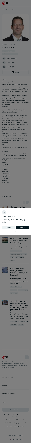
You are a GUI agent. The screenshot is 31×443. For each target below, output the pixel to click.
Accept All (22, 227)
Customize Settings (15, 232)
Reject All (8, 227)
